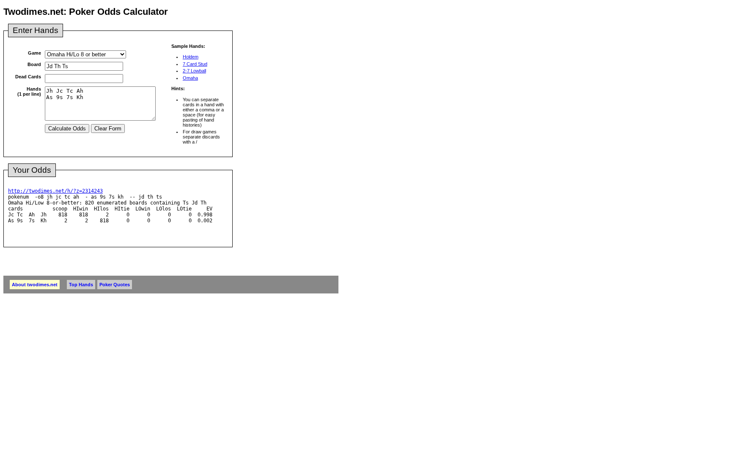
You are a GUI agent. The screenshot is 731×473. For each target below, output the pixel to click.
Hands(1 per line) (29, 91)
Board (34, 64)
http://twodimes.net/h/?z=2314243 (55, 191)
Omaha (190, 77)
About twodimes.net (35, 284)
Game (34, 52)
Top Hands (81, 284)
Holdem (190, 56)
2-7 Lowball (194, 70)
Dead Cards (28, 76)
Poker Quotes (114, 284)
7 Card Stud (195, 63)
